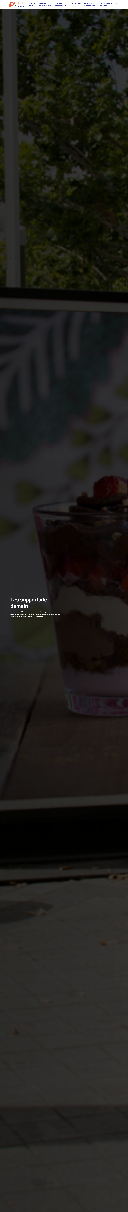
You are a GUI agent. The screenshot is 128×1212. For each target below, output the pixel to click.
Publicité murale (32, 5)
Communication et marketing (106, 5)
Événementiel (76, 3)
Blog (117, 3)
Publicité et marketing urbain (60, 5)
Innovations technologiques (89, 5)
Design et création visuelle (45, 5)
